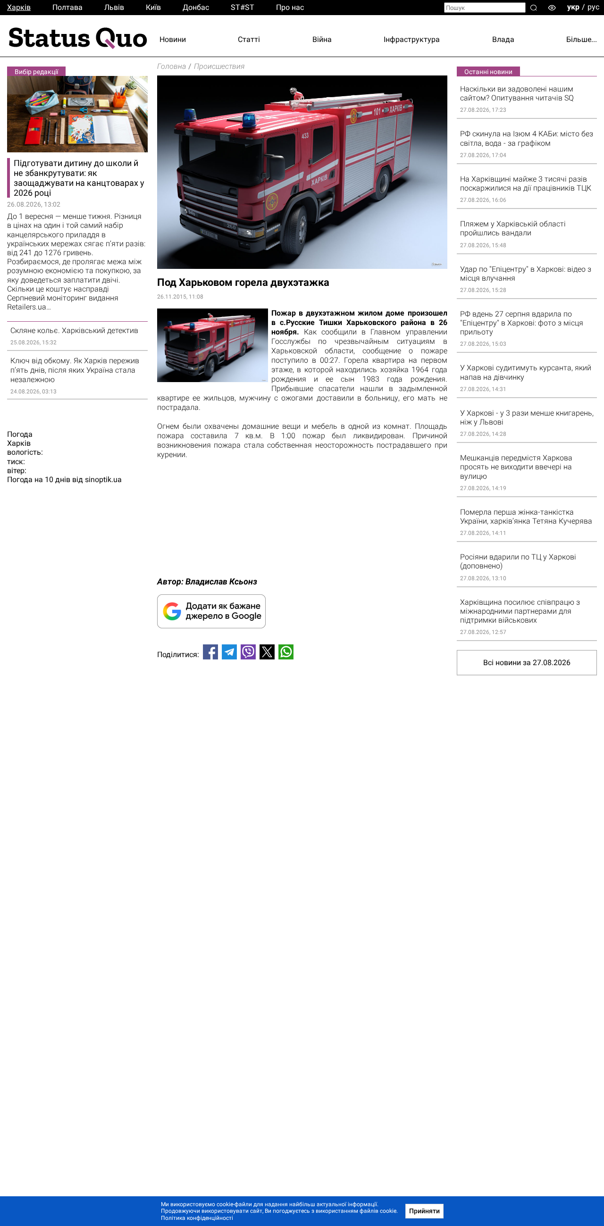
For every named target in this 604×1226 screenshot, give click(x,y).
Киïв (153, 7)
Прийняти (424, 1211)
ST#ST (242, 7)
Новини (172, 39)
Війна (322, 39)
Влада (503, 39)
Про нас (290, 7)
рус (593, 6)
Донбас (196, 7)
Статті (249, 39)
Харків (19, 7)
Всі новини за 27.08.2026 (526, 662)
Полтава (67, 7)
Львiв (114, 7)
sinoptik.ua (103, 479)
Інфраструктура (412, 39)
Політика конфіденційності (197, 1218)
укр (573, 6)
